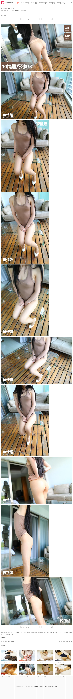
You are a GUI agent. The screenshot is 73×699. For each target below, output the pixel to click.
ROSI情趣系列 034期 (67, 641)
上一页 (27, 19)
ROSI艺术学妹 (61, 3)
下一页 (50, 19)
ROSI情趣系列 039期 (59, 662)
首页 (18, 3)
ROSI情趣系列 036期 (5, 662)
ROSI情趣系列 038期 (41, 662)
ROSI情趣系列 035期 (59, 676)
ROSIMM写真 (43, 3)
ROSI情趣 (52, 3)
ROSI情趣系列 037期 (23, 662)
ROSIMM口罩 (25, 3)
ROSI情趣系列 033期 (7, 8)
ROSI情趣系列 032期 (9, 641)
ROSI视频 (34, 3)
